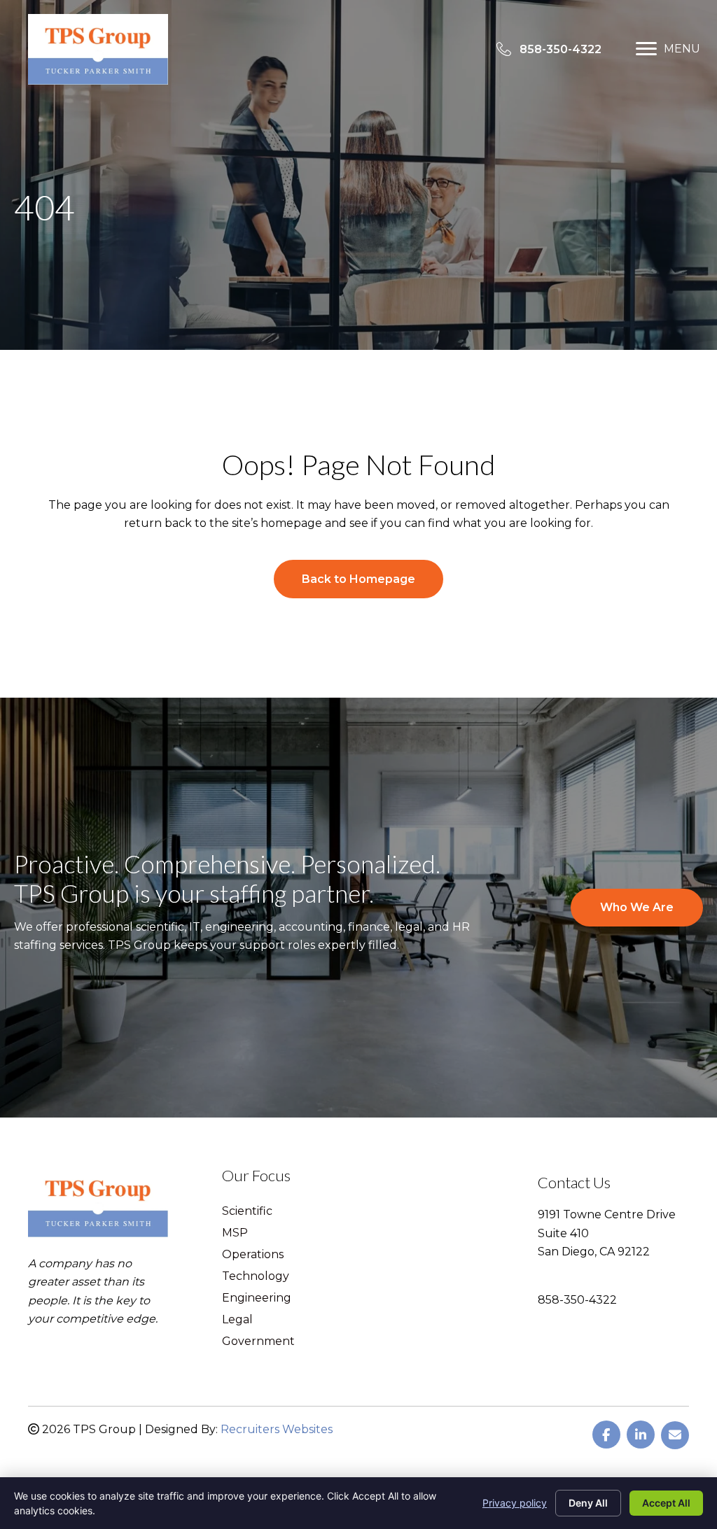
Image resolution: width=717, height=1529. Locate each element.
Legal (237, 1320)
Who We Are (637, 907)
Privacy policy (514, 1503)
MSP (235, 1233)
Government (258, 1342)
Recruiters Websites (277, 1429)
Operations (253, 1255)
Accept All (666, 1503)
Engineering (256, 1298)
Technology (255, 1277)
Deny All (588, 1503)
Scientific (247, 1212)
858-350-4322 (577, 1299)
